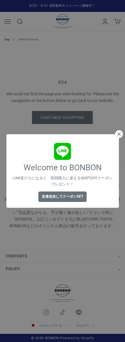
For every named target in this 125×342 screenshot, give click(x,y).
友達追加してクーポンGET (62, 196)
